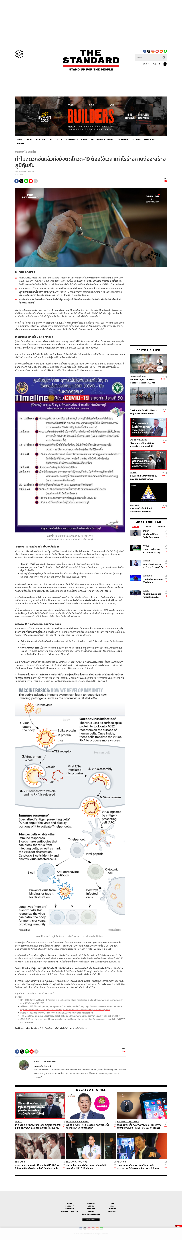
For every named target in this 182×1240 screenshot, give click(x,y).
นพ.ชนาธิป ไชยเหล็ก (26, 171)
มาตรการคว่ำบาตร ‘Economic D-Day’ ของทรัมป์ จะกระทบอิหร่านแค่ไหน (152, 551)
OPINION (123, 139)
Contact (112, 1211)
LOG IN (146, 64)
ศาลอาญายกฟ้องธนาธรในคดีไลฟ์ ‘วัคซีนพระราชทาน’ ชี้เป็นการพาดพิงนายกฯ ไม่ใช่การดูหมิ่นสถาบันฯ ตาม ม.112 (138, 1167)
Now (112, 1206)
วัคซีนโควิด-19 (80, 1028)
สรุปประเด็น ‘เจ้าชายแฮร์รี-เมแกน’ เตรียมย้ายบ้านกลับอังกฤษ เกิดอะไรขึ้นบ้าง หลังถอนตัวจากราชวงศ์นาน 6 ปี (143, 477)
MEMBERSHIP (91, 1220)
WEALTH (40, 139)
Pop (112, 1203)
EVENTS (136, 139)
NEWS (29, 139)
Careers (91, 1209)
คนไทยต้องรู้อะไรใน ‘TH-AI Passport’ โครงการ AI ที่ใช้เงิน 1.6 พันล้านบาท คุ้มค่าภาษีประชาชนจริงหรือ (143, 381)
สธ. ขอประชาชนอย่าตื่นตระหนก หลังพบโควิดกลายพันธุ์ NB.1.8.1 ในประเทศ (86, 1167)
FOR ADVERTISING (91, 1214)
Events (112, 1209)
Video (91, 1206)
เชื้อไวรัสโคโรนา (46, 1028)
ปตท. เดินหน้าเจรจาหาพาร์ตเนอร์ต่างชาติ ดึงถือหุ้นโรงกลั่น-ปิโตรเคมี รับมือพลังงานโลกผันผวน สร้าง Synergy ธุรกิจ (153, 566)
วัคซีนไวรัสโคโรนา (64, 1028)
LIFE (60, 139)
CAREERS (149, 139)
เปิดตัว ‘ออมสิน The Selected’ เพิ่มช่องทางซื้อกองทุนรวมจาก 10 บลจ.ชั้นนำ (87, 1126)
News (69, 1203)
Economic (135, 376)
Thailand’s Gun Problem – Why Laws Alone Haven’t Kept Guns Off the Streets (143, 412)
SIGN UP (156, 64)
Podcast (69, 1206)
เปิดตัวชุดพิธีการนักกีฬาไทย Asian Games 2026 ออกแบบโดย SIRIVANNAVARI (151, 536)
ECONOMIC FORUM (76, 139)
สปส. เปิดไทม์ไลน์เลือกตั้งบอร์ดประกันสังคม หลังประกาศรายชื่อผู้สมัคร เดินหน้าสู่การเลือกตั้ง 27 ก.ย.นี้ (142, 510)
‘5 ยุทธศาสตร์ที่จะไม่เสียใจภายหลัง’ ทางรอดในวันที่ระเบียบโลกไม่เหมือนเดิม (142, 445)
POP (51, 139)
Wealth (91, 1203)
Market (146, 561)
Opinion (69, 1209)
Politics (82, 1162)
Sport (146, 531)
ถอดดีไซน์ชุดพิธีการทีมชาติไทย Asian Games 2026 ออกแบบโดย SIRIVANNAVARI (152, 595)
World (133, 440)
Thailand (142, 440)
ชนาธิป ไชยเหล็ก (25, 152)
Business (84, 1122)
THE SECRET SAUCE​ (102, 139)
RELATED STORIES (91, 1089)
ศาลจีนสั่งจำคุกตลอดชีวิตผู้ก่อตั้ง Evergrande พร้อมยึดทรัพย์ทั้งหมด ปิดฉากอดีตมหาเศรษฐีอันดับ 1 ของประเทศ (153, 581)
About (91, 1211)
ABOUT (20, 143)
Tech (143, 376)
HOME (20, 139)
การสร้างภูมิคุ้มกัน (29, 1028)
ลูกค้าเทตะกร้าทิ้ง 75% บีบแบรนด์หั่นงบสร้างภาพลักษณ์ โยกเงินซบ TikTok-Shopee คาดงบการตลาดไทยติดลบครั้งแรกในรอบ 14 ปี (139, 1126)
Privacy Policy (69, 1211)
